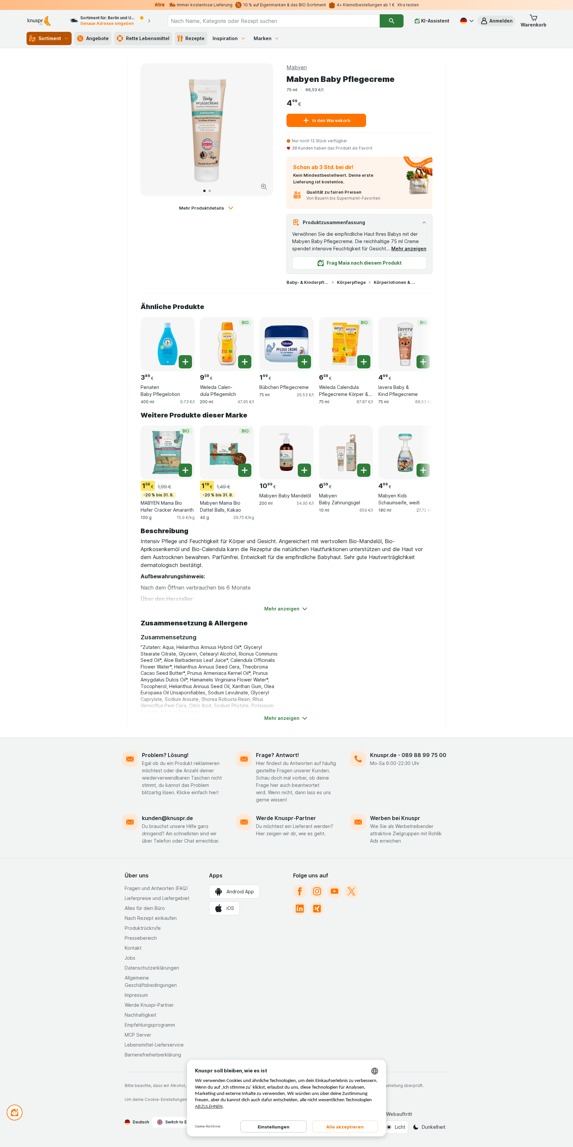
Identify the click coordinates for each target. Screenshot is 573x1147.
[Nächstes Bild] (261, 129)
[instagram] (317, 891)
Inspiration (225, 38)
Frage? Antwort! (277, 755)
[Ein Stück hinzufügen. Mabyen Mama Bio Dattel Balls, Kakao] (244, 470)
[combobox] (274, 21)
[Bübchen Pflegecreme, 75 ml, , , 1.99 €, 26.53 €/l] (286, 344)
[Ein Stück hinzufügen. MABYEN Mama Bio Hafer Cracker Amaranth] (185, 470)
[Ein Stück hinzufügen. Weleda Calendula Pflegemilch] (244, 361)
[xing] (317, 908)
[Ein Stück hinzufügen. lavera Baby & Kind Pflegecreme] (423, 361)
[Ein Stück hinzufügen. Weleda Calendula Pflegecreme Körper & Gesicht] (363, 361)
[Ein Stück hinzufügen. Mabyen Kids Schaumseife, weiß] (423, 470)
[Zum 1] (204, 191)
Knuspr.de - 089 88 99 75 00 (408, 755)
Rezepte (195, 38)
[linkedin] (299, 908)
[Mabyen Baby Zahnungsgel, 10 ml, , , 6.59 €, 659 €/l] (346, 452)
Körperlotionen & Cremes (395, 282)
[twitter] (351, 891)
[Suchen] (392, 21)
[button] (496, 21)
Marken (263, 38)
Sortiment (49, 38)
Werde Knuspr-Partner (286, 818)
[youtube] (334, 891)
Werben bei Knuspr (395, 818)
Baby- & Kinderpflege (307, 282)
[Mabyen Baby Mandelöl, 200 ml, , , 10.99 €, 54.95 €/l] (286, 452)
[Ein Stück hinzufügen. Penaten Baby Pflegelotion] (185, 361)
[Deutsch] (466, 21)
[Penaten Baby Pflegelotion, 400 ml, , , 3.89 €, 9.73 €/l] (168, 344)
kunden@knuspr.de (167, 818)
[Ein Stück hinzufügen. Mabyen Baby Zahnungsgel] (363, 470)
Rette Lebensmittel (147, 38)
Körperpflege (351, 282)
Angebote (97, 38)
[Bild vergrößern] (264, 186)
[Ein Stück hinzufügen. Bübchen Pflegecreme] (304, 361)
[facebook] (299, 891)
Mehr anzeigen (408, 248)
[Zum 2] (210, 191)
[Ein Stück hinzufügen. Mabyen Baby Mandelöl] (304, 470)
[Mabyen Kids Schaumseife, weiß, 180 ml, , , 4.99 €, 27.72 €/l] (405, 452)
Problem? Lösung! (165, 755)
